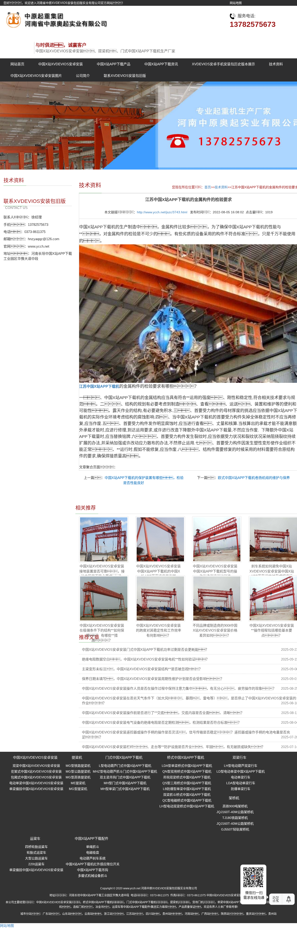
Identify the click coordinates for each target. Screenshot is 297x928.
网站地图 (236, 3)
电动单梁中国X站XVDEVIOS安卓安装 (36, 783)
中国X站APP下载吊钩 (92, 870)
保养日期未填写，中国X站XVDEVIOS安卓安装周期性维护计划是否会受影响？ (153, 679)
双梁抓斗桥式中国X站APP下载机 (186, 794)
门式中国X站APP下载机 (123, 757)
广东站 (47, 913)
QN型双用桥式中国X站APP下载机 (186, 771)
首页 (207, 187)
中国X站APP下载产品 (113, 64)
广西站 (205, 913)
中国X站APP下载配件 (91, 838)
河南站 (189, 913)
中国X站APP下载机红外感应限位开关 (92, 864)
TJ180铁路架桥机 (235, 818)
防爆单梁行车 (240, 789)
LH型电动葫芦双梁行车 (240, 766)
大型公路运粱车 (36, 858)
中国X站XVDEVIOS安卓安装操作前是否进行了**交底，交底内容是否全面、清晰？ (163, 713)
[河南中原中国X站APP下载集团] (55, 19)
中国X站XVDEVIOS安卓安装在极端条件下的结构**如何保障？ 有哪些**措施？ (102, 632)
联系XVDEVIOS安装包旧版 (125, 76)
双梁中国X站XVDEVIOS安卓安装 (36, 766)
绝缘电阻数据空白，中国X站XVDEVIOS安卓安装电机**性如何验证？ (145, 659)
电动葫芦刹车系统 (93, 858)
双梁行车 (239, 757)
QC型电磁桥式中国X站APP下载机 (186, 800)
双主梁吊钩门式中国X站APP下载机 (125, 777)
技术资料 (276, 64)
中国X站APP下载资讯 (161, 64)
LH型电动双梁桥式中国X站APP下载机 (186, 806)
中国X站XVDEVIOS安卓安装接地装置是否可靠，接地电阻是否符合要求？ (102, 571)
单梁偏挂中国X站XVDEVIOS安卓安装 (36, 789)
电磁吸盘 (92, 852)
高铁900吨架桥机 (235, 806)
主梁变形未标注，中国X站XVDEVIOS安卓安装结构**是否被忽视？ (142, 669)
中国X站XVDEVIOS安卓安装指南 (227, 895)
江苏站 (130, 913)
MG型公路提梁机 (78, 771)
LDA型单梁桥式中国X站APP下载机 (187, 766)
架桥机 (234, 798)
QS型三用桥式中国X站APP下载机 (186, 783)
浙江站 (108, 913)
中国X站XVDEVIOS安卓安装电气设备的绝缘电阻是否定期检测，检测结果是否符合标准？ (161, 722)
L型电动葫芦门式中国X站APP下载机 (125, 766)
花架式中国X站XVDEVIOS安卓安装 (36, 771)
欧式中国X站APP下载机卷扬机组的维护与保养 (254, 478)
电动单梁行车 (240, 777)
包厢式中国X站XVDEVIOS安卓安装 (36, 777)
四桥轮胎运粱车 (36, 847)
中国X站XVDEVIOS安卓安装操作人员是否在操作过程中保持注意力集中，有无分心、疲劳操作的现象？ (179, 688)
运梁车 (35, 838)
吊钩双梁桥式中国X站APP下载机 (186, 777)
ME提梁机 (78, 783)
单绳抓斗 (92, 847)
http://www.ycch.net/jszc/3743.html (162, 212)
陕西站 (225, 913)
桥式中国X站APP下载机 (185, 757)
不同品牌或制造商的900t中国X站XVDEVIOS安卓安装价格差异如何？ (215, 630)
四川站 (150, 913)
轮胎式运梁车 (36, 852)
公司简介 (83, 76)
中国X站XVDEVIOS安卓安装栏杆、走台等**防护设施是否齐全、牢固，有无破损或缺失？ (173, 747)
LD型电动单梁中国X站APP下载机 (240, 771)
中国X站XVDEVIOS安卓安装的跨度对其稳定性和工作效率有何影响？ (158, 630)
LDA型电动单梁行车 (240, 783)
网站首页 (17, 64)
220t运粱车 (36, 864)
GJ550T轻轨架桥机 (235, 829)
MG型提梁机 (78, 789)
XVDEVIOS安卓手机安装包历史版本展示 (223, 64)
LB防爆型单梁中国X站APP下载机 (187, 789)
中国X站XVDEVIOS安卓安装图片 (36, 76)
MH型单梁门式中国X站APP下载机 (125, 789)
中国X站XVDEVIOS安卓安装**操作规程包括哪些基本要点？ (271, 630)
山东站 (66, 913)
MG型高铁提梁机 (78, 777)
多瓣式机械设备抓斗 (92, 876)
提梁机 (77, 757)
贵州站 (166, 913)
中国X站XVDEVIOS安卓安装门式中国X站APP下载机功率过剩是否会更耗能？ (145, 649)
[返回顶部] (289, 899)
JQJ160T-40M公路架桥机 (235, 812)
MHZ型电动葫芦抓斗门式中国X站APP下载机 (125, 771)
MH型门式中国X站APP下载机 (125, 783)
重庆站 (250, 913)
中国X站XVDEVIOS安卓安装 (60, 64)
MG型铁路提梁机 (78, 766)
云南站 (88, 913)
